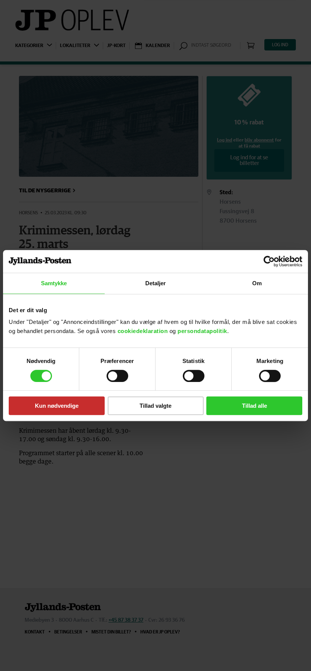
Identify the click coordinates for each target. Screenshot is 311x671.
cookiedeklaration (144, 331)
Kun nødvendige (57, 405)
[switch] (117, 376)
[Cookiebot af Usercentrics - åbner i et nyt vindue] (269, 261)
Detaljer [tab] (155, 283)
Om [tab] (257, 283)
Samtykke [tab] (54, 283)
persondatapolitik (202, 331)
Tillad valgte (155, 405)
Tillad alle (254, 405)
